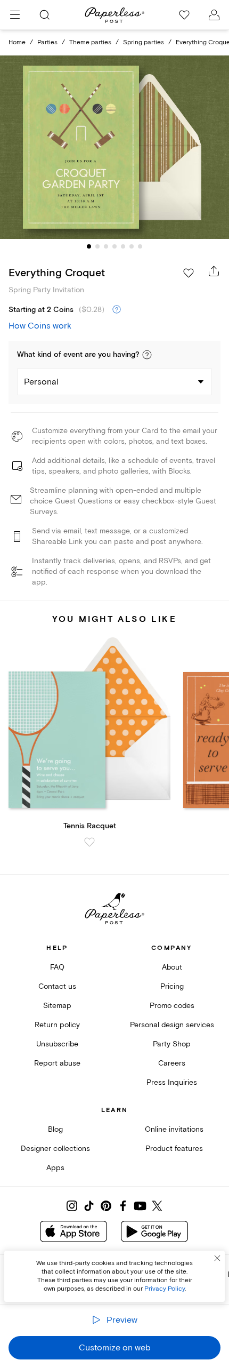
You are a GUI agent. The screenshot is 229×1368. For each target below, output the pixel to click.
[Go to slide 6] (131, 246)
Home (17, 42)
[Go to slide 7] (140, 246)
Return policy (57, 1024)
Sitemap (57, 1005)
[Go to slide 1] (89, 246)
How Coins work (40, 326)
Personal (41, 382)
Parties (47, 42)
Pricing (172, 986)
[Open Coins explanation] (116, 310)
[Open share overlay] (214, 271)
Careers (171, 1063)
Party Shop (172, 1044)
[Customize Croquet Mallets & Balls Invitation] (114, 147)
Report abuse (57, 1063)
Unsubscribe (57, 1044)
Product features (174, 1148)
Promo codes (172, 1005)
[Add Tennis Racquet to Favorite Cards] (89, 842)
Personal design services (172, 1024)
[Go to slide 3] (106, 246)
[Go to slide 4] (114, 246)
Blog (55, 1129)
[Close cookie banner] (217, 1258)
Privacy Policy (164, 1289)
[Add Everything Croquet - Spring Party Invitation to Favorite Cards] (188, 273)
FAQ (57, 967)
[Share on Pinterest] (106, 1206)
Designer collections (55, 1148)
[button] (147, 354)
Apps (55, 1167)
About (172, 967)
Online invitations (174, 1129)
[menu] (15, 15)
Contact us (57, 986)
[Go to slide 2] (97, 246)
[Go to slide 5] (123, 246)
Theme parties (90, 42)
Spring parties (143, 42)
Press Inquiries (171, 1082)
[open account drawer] (214, 15)
